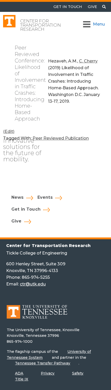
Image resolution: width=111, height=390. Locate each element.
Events (45, 197)
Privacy (47, 373)
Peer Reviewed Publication (61, 138)
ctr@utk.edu (33, 284)
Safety (77, 373)
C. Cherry (88, 61)
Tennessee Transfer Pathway (42, 363)
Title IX (21, 379)
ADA (19, 373)
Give (92, 6)
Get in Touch (26, 209)
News (17, 197)
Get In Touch (67, 6)
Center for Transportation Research (40, 25)
